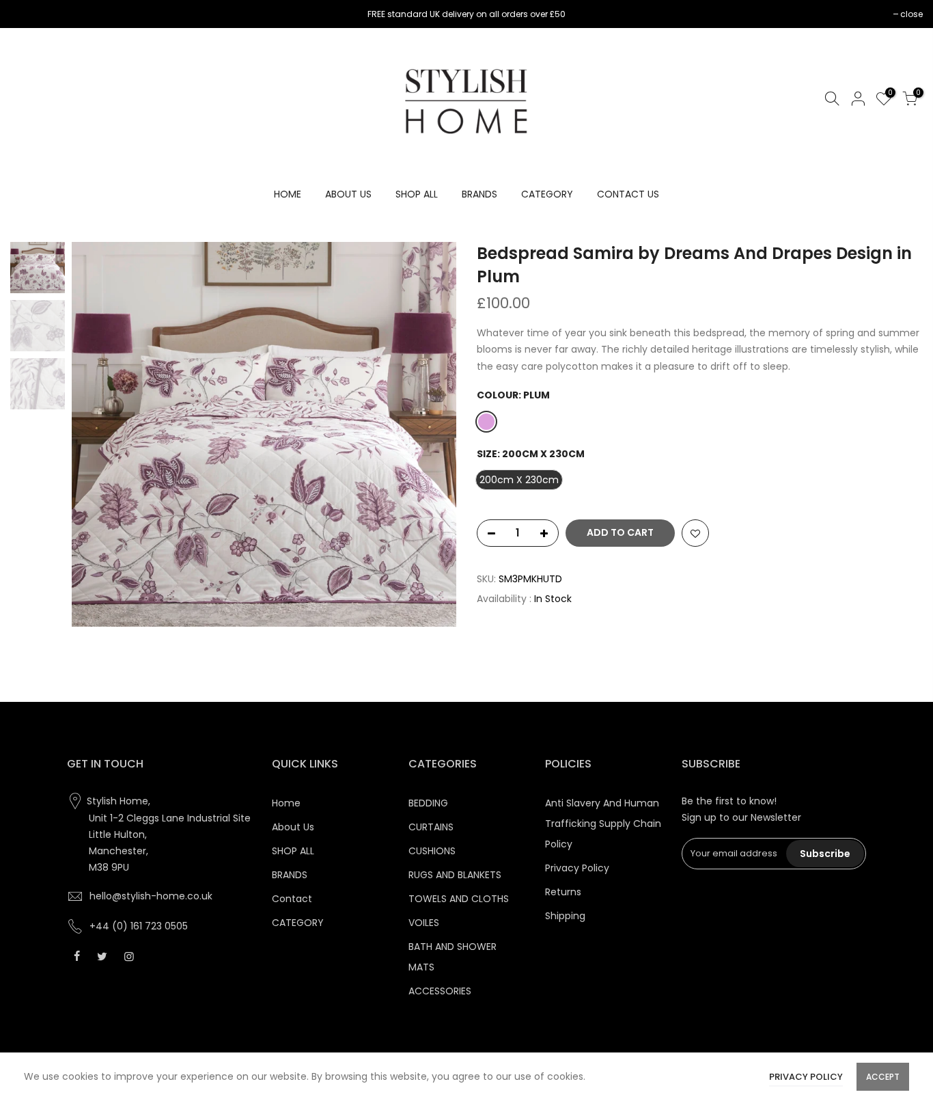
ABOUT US (348, 194)
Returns (563, 892)
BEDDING (428, 803)
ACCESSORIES (439, 991)
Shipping (565, 916)
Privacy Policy (577, 868)
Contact (292, 899)
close (28, 14)
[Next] (432, 434)
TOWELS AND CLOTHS (458, 899)
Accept (883, 1077)
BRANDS (479, 194)
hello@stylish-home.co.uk (150, 896)
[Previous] (95, 434)
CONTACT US (628, 194)
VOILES (423, 922)
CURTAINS (431, 827)
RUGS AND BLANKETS (454, 875)
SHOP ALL (416, 194)
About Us (293, 827)
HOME (287, 194)
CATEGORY (547, 194)
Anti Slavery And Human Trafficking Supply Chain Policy (603, 823)
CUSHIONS (432, 851)
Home (286, 803)
